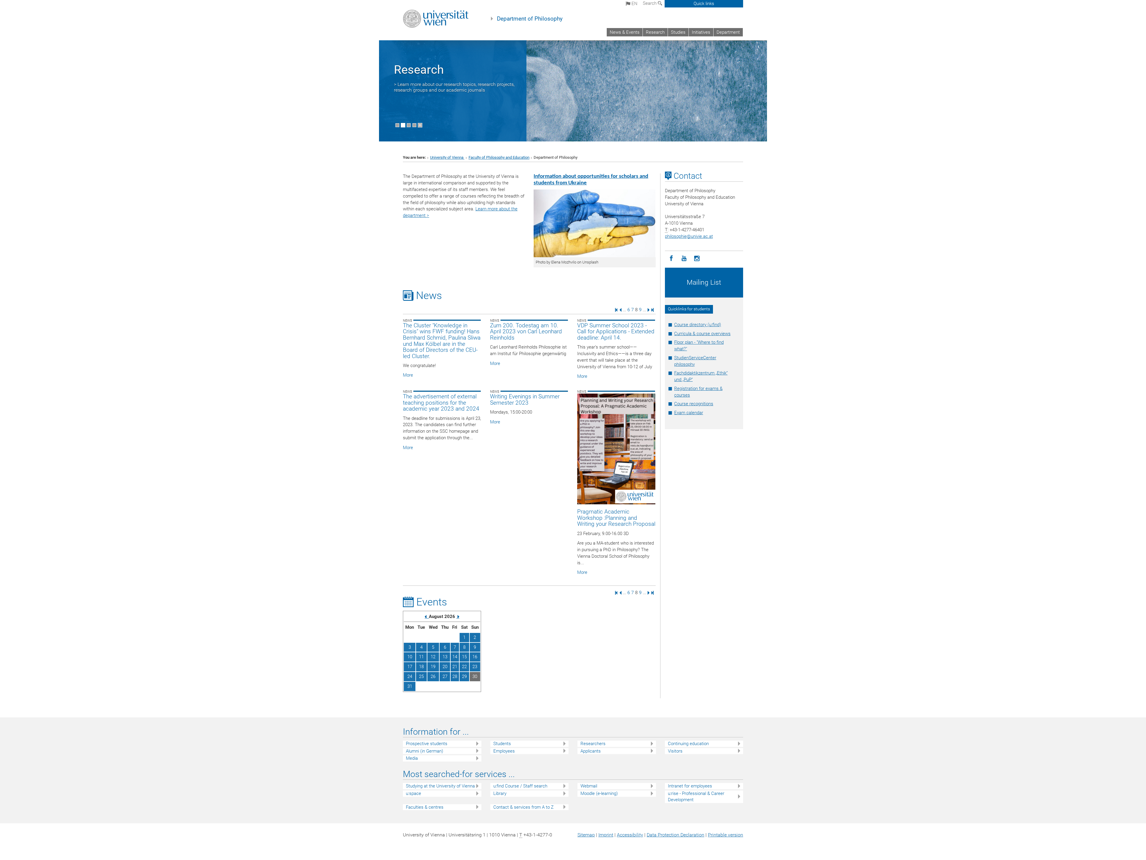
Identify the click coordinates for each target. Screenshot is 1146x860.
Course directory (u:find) (697, 324)
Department (728, 32)
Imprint (605, 835)
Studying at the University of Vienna (440, 786)
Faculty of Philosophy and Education (499, 157)
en (633, 3)
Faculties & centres (424, 807)
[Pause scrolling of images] (420, 125)
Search (650, 3)
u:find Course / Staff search (520, 786)
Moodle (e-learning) (599, 793)
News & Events (625, 32)
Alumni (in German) (424, 751)
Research (655, 32)
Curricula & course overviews (702, 333)
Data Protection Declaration (675, 835)
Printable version (725, 835)
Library (499, 793)
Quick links (704, 3)
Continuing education (688, 743)
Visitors (675, 751)
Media (412, 758)
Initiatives (701, 32)
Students (502, 743)
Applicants (590, 751)
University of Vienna (447, 157)
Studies (678, 32)
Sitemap (586, 835)
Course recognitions (693, 403)
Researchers (593, 743)
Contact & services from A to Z (523, 807)
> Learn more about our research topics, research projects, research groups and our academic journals (454, 87)
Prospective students (426, 743)
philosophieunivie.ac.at (689, 236)
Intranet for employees (690, 786)
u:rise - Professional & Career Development (696, 796)
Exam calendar (688, 412)
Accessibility (630, 835)
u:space (413, 793)
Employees (504, 751)
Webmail (588, 786)
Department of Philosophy (530, 19)
